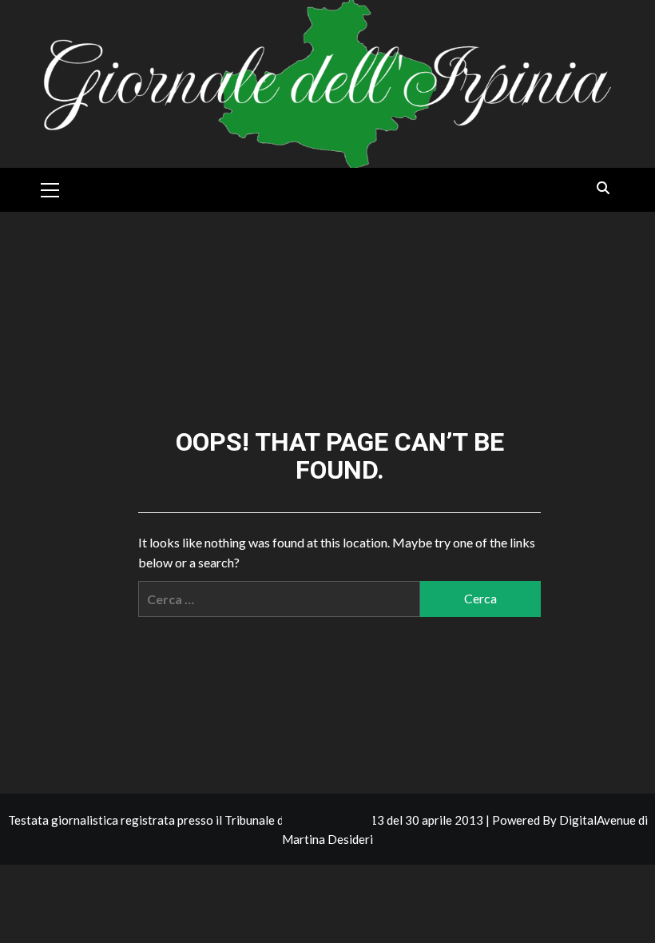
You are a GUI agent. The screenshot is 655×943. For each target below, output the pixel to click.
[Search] (603, 188)
